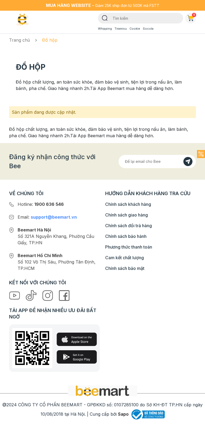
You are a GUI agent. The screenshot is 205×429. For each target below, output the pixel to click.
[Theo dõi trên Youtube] (15, 295)
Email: (47, 217)
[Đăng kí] (188, 161)
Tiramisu (121, 28)
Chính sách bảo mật (124, 268)
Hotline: (41, 204)
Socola (148, 28)
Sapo (123, 414)
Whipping (105, 28)
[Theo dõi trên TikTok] (32, 295)
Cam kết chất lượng (124, 257)
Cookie (134, 28)
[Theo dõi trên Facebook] (64, 295)
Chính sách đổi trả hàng (128, 225)
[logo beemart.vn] (102, 390)
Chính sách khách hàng (128, 204)
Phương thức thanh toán (128, 247)
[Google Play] (77, 357)
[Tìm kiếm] (105, 17)
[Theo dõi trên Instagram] (48, 295)
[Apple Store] (77, 339)
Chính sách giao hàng (126, 215)
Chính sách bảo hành (126, 236)
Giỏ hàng (194, 14)
